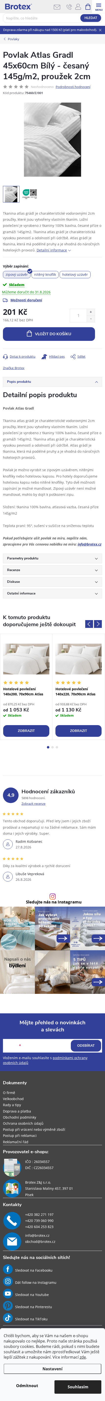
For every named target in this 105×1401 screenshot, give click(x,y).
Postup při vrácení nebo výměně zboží (34, 1129)
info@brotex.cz (89, 544)
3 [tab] (57, 747)
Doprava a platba (17, 1111)
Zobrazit (26, 731)
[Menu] (98, 6)
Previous (89, 624)
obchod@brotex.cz (40, 1241)
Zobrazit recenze (33, 803)
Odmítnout (27, 1385)
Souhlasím (78, 1387)
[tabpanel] (26, 687)
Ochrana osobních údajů (23, 1123)
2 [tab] (52, 747)
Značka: (13, 368)
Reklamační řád (15, 1142)
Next (98, 624)
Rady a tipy (12, 1105)
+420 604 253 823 (39, 1226)
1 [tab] (48, 747)
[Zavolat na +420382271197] (69, 7)
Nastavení (52, 1369)
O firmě (9, 1092)
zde (83, 1357)
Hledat (90, 18)
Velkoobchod (13, 1098)
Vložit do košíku (53, 334)
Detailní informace (52, 250)
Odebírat (86, 1045)
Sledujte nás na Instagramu (54, 902)
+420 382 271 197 (39, 1214)
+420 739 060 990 (39, 1220)
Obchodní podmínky (19, 1117)
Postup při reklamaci (20, 1135)
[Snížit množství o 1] (91, 319)
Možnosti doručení (26, 300)
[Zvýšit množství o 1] (91, 312)
